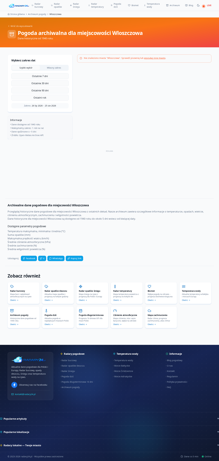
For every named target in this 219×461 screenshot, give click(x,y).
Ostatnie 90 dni (40, 90)
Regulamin (172, 376)
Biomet (135, 5)
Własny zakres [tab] (54, 67)
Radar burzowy (39, 5)
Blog (191, 5)
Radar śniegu (76, 5)
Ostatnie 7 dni (40, 76)
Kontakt (171, 371)
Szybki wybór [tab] (26, 67)
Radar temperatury (97, 5)
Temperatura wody (153, 5)
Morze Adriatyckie (123, 376)
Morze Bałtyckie (122, 365)
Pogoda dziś (117, 5)
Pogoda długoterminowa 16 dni (77, 381)
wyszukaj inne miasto (154, 58)
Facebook (30, 258)
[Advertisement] (97, 174)
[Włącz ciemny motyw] (198, 5)
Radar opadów (58, 5)
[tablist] (40, 68)
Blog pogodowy (174, 360)
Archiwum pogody (71, 387)
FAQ (169, 387)
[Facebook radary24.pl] (14, 385)
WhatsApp (57, 258)
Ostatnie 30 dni (40, 83)
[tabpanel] (40, 87)
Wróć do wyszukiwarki (21, 26)
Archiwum (175, 5)
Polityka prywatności (177, 381)
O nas (170, 365)
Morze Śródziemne (123, 371)
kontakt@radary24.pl (25, 394)
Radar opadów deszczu (73, 365)
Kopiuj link (76, 258)
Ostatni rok (40, 97)
